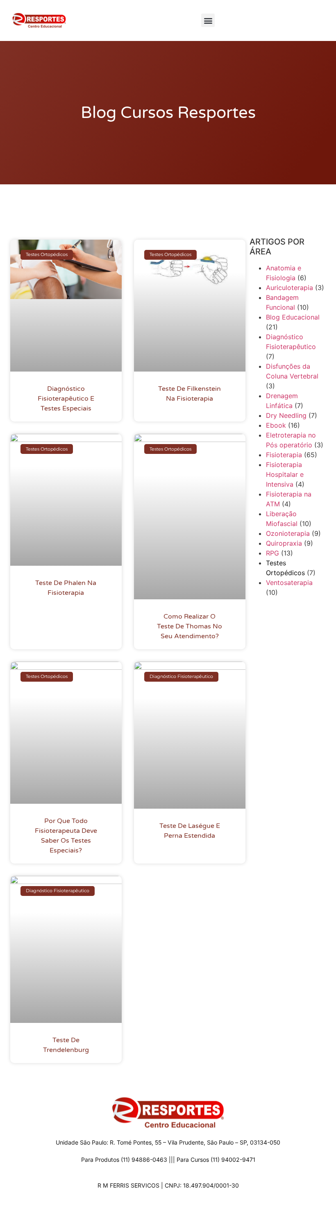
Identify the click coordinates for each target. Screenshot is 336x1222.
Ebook (276, 425)
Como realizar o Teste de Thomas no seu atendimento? (189, 626)
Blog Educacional (293, 317)
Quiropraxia (284, 543)
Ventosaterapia (289, 582)
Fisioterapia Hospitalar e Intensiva (285, 474)
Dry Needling (286, 415)
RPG (272, 553)
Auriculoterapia (289, 287)
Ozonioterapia (288, 533)
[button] (208, 20)
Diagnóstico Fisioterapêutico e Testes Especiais (66, 399)
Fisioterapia (284, 455)
